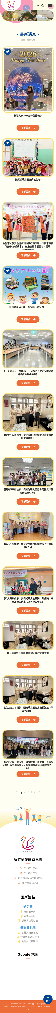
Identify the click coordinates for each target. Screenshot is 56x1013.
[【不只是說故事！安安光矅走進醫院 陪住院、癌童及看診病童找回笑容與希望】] (28, 581)
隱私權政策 (41, 1004)
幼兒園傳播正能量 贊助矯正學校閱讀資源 (28, 653)
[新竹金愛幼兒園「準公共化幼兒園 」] (28, 285)
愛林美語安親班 (30, 941)
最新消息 (30, 39)
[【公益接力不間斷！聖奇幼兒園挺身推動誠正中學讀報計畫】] (28, 690)
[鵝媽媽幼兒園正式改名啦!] (28, 157)
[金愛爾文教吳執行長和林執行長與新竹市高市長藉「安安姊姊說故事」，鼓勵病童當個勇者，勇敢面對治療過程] (28, 221)
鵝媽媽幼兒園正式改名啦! (28, 179)
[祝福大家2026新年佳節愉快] (28, 79)
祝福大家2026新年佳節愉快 (28, 115)
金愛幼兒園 (30, 912)
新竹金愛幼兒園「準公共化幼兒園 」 (28, 307)
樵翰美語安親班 (30, 932)
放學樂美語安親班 (29, 937)
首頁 (23, 39)
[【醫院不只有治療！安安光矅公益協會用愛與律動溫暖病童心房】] (28, 472)
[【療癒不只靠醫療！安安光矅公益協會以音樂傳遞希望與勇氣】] (28, 412)
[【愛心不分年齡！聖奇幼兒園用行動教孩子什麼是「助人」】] (28, 526)
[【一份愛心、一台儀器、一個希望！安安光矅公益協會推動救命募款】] (28, 349)
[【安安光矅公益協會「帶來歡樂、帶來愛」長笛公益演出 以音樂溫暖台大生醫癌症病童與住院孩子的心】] (28, 744)
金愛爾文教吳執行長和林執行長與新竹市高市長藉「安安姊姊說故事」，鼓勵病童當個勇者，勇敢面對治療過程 (28, 246)
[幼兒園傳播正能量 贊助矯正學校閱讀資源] (28, 635)
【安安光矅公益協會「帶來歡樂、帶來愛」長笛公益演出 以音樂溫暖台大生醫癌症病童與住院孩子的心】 (28, 765)
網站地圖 (31, 1004)
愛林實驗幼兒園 (30, 920)
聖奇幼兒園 (30, 916)
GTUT (23, 1004)
